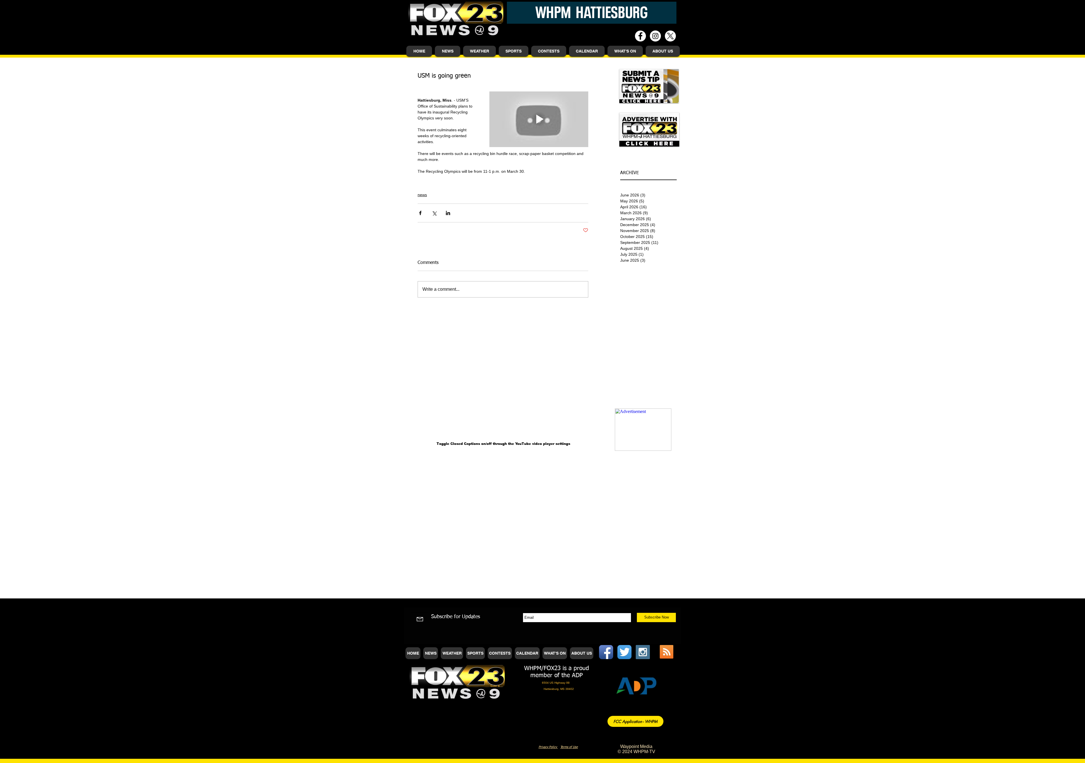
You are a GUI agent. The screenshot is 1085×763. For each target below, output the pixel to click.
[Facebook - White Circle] (640, 35)
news (422, 195)
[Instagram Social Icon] (643, 652)
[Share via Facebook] (420, 213)
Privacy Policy (548, 747)
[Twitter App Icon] (624, 652)
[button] (447, 51)
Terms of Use (569, 747)
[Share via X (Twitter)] (434, 213)
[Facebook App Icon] (606, 652)
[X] (670, 35)
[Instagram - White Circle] (655, 35)
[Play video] (538, 119)
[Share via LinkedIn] (448, 213)
